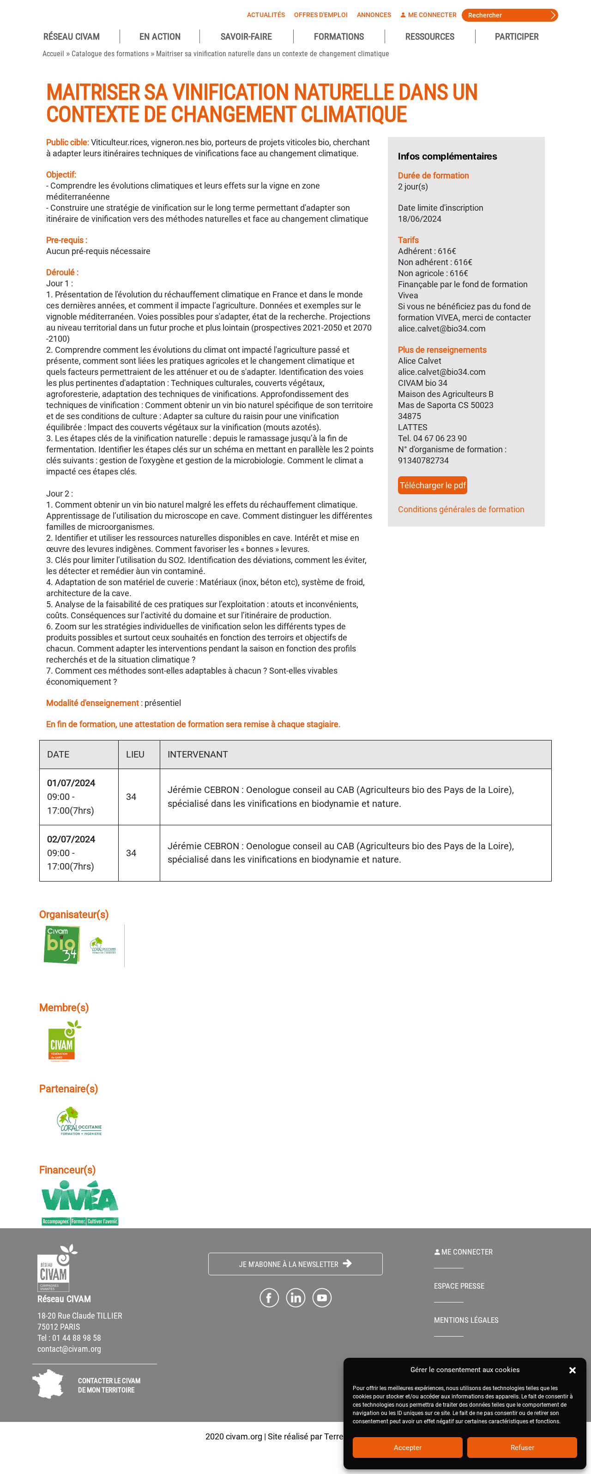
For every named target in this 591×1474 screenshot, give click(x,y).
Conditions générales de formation (461, 509)
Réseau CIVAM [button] (71, 36)
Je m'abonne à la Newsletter (289, 1264)
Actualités (266, 14)
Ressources (429, 36)
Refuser (522, 1448)
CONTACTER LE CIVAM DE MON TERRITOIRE (109, 1385)
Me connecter (432, 14)
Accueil (53, 53)
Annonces (374, 14)
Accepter (408, 1448)
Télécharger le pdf (433, 485)
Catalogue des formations (110, 53)
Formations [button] (339, 36)
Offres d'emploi (321, 14)
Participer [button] (517, 36)
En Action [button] (160, 36)
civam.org (244, 1436)
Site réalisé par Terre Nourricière (327, 1436)
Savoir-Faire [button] (246, 36)
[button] (572, 1369)
